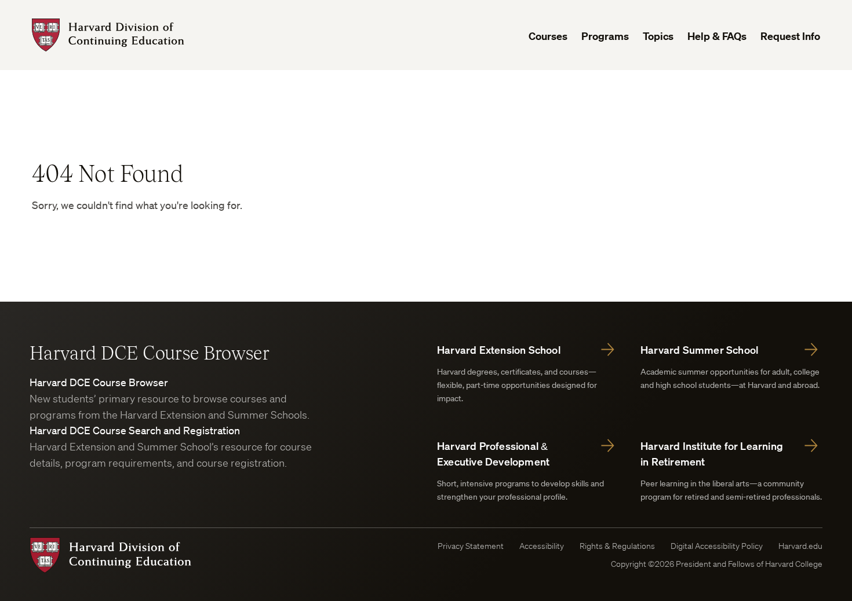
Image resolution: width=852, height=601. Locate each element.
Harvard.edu (800, 546)
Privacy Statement (471, 546)
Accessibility (541, 546)
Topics (658, 36)
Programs (605, 36)
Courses (548, 36)
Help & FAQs (717, 36)
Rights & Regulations (617, 546)
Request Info (790, 36)
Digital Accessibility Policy (717, 546)
